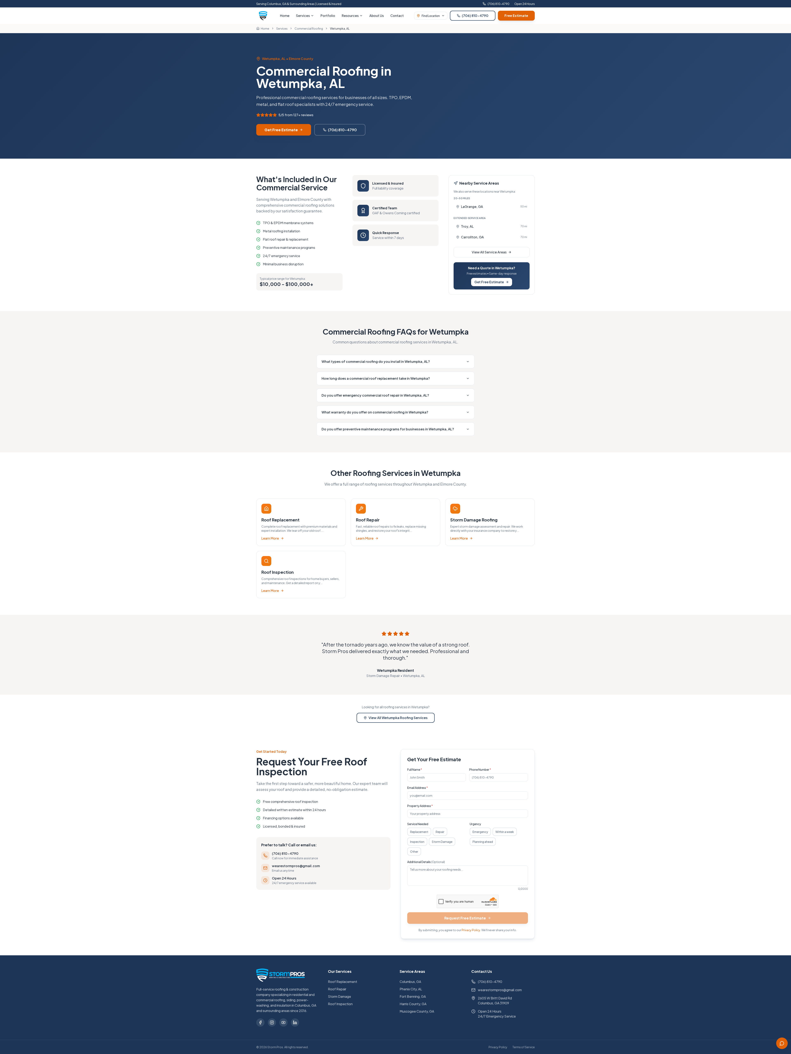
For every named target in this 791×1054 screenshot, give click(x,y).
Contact (397, 15)
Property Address (420, 806)
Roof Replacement (342, 981)
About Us (376, 15)
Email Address (417, 787)
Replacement (419, 832)
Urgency (475, 824)
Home (284, 15)
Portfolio (328, 15)
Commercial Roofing (309, 28)
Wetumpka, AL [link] (340, 28)
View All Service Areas (489, 252)
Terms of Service (523, 1047)
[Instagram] (272, 1022)
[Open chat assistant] (782, 1043)
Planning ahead (483, 841)
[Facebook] (260, 1022)
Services (303, 15)
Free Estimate (516, 15)
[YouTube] (283, 1022)
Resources (350, 15)
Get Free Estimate (281, 129)
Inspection (417, 841)
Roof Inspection (340, 1004)
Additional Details (426, 862)
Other (414, 851)
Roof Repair (337, 989)
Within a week (504, 832)
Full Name (414, 769)
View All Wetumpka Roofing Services (398, 718)
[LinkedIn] (295, 1022)
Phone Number (480, 769)
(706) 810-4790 (498, 4)
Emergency (480, 832)
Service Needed (417, 824)
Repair (440, 832)
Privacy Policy (471, 930)
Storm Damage (442, 841)
